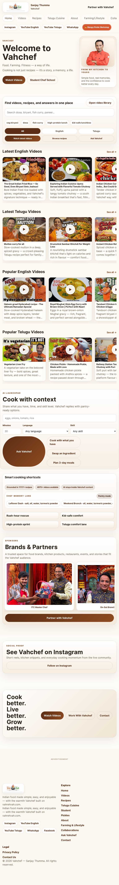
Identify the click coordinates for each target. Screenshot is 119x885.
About (74, 18)
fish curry (38, 122)
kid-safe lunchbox (81, 122)
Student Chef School (42, 79)
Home (8, 18)
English (60, 131)
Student (66, 810)
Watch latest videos (22, 138)
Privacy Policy (10, 852)
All (22, 131)
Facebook (49, 830)
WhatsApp (72, 27)
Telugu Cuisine (56, 18)
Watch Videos (13, 79)
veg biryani (12, 122)
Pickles (65, 815)
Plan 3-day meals (63, 462)
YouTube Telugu (53, 27)
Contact (104, 715)
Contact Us (9, 857)
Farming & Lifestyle (72, 825)
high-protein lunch (57, 122)
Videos (22, 18)
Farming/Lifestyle (94, 18)
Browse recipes (59, 138)
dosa (25, 122)
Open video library (100, 102)
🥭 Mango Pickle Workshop (97, 27)
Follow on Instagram (59, 665)
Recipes (36, 18)
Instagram (9, 27)
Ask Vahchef (96, 138)
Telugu (96, 131)
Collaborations (70, 830)
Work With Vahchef (80, 715)
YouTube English (30, 27)
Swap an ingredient (63, 453)
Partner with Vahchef (101, 7)
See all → (112, 151)
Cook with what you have (62, 442)
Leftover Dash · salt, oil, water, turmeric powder (33, 503)
